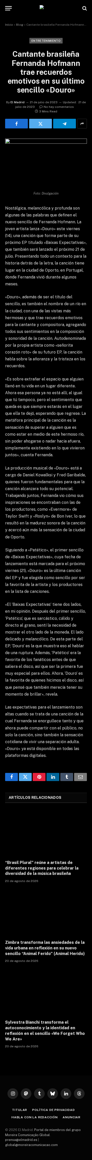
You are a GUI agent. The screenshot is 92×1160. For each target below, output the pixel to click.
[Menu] (8, 8)
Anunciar (71, 1117)
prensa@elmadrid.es (21, 1140)
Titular (19, 1110)
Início (9, 24)
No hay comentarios (59, 107)
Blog (19, 24)
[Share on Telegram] (64, 123)
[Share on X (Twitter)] (40, 123)
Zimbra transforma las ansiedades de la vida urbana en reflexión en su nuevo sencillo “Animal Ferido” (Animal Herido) (45, 948)
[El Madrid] (46, 8)
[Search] (84, 8)
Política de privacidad (53, 1110)
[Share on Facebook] (16, 123)
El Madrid (17, 102)
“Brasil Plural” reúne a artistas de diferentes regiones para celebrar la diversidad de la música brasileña (41, 868)
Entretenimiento (46, 40)
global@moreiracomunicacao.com (31, 1145)
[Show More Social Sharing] (82, 123)
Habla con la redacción (34, 1117)
